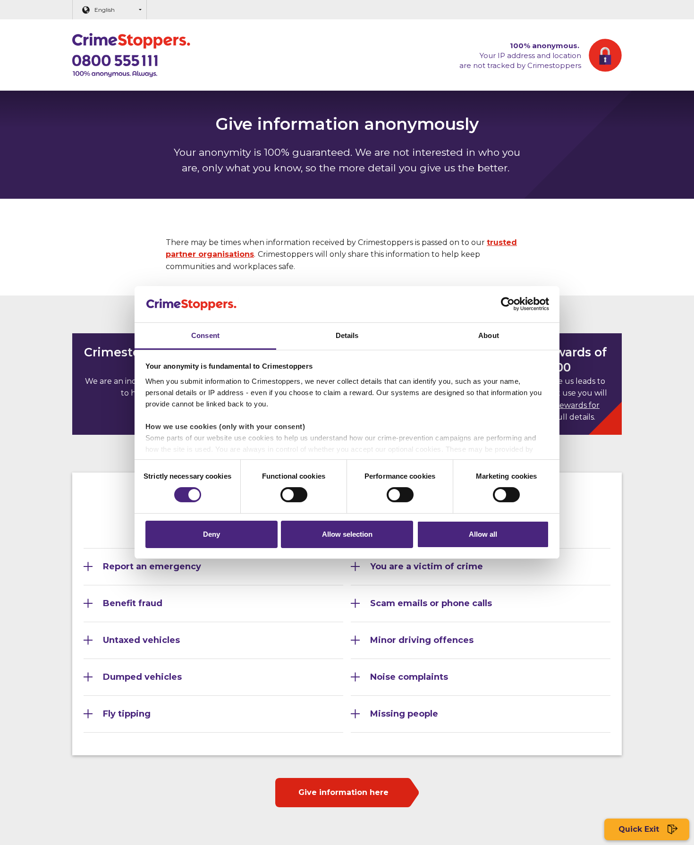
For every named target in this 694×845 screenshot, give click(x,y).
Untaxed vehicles (141, 640)
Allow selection (347, 534)
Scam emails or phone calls (431, 603)
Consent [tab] (205, 335)
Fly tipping (127, 714)
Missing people (404, 714)
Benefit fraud (132, 603)
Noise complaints (409, 677)
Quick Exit (640, 829)
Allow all (483, 534)
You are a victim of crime (426, 566)
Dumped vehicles (142, 677)
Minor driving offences (422, 640)
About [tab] (488, 335)
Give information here (343, 792)
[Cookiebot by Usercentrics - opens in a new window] (507, 304)
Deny (211, 534)
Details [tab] (347, 335)
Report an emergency (152, 566)
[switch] (293, 494)
